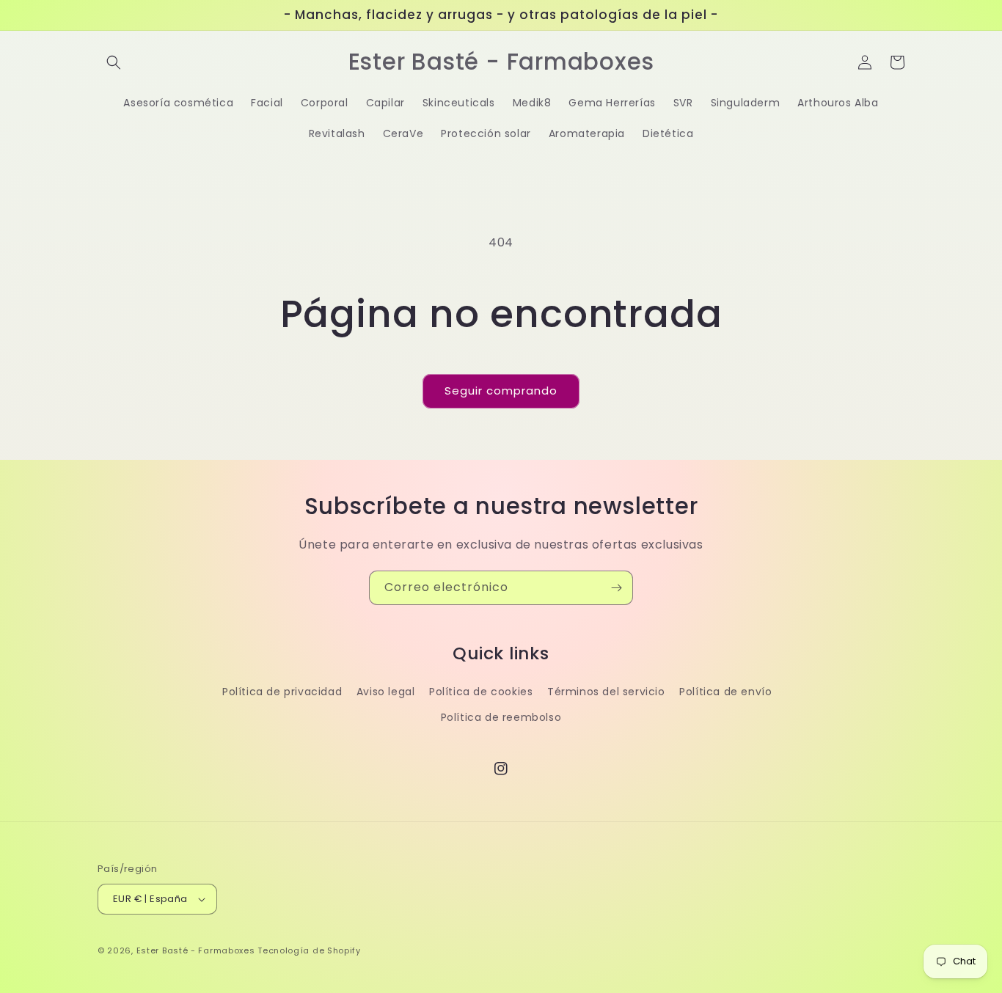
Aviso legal (385, 691)
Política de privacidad (282, 691)
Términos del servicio (606, 691)
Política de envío (725, 691)
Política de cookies (481, 691)
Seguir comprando (501, 390)
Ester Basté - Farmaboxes (195, 950)
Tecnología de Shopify (309, 950)
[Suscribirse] (616, 588)
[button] (114, 62)
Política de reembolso (501, 717)
